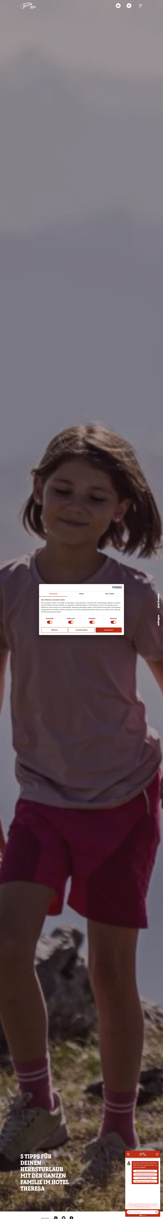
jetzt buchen (158, 600)
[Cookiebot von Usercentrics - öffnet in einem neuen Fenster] (113, 587)
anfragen (158, 620)
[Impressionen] (118, 6)
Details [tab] (81, 593)
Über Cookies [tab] (109, 593)
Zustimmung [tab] (53, 593)
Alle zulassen (108, 630)
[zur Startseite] (28, 5)
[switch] (71, 622)
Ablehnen (54, 630)
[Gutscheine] (129, 6)
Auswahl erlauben (81, 630)
